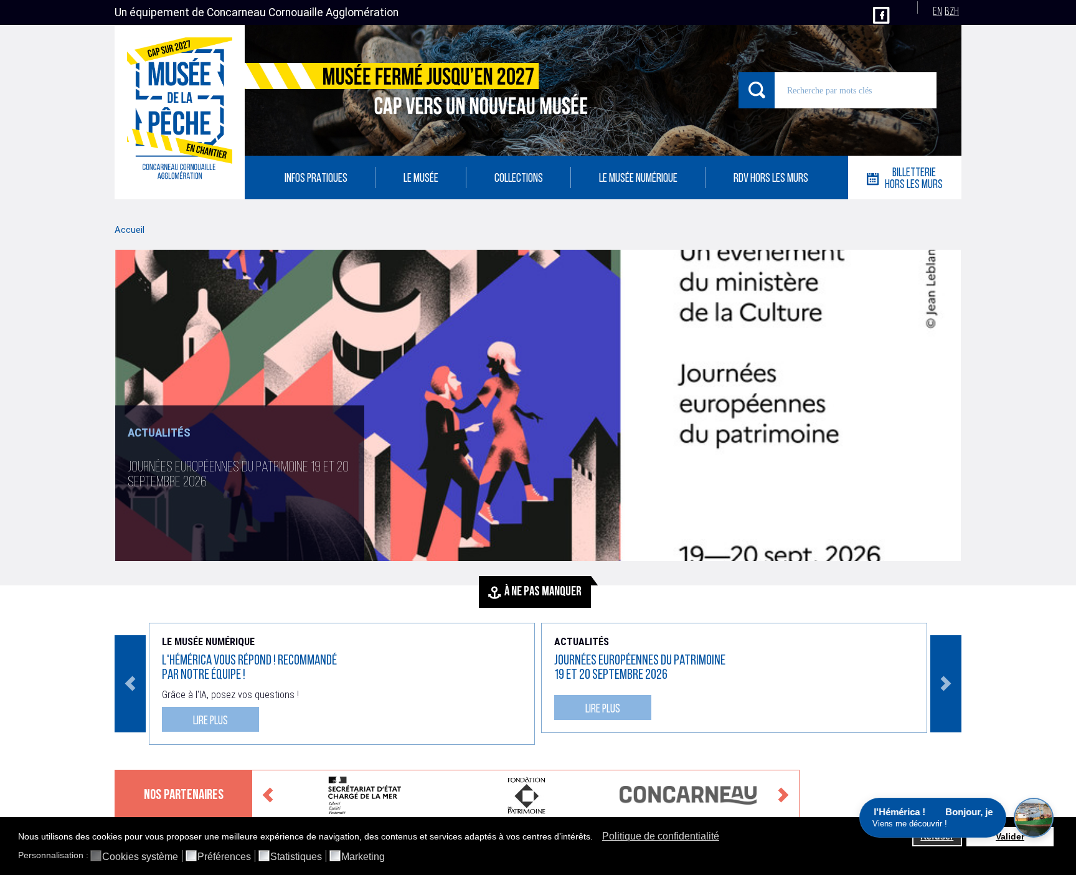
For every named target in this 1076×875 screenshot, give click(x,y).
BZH (952, 12)
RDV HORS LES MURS (771, 179)
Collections (518, 179)
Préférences (224, 857)
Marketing (363, 857)
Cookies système (140, 857)
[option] (538, 405)
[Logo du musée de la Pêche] (180, 112)
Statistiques (296, 857)
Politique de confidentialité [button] (660, 836)
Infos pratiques (316, 179)
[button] (596, 838)
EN (937, 12)
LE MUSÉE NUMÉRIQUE (638, 179)
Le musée (421, 179)
